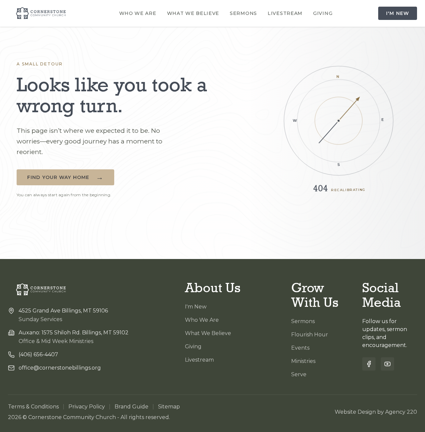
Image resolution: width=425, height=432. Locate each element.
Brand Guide (131, 406)
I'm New (397, 13)
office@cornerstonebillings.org (60, 368)
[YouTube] (387, 364)
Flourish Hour (309, 334)
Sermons (243, 13)
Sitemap (169, 406)
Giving (322, 13)
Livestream (285, 13)
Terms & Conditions (33, 406)
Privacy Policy (86, 406)
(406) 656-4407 (38, 354)
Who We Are (137, 13)
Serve (298, 374)
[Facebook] (369, 364)
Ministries (303, 361)
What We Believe (193, 13)
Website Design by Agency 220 (376, 412)
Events (300, 348)
